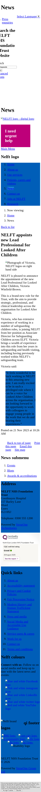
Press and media (17, 616)
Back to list (7, 227)
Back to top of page (19, 443)
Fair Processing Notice (20, 599)
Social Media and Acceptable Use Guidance (17, 625)
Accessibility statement (21, 585)
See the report (10, 559)
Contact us (13, 644)
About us (12, 580)
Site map (20, 449)
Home (10, 215)
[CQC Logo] (10, 539)
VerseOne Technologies (14, 526)
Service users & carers (20, 633)
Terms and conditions (20, 649)
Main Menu (8, 148)
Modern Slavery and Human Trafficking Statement (19, 608)
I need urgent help (11, 136)
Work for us (14, 638)
